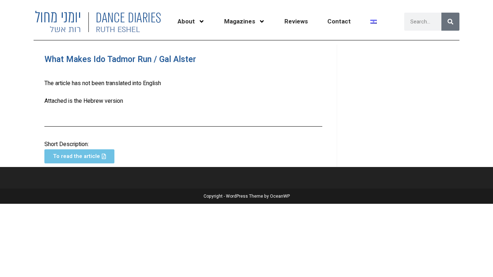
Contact (339, 21)
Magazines (239, 21)
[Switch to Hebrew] (374, 21)
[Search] (450, 22)
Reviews (296, 21)
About (186, 21)
